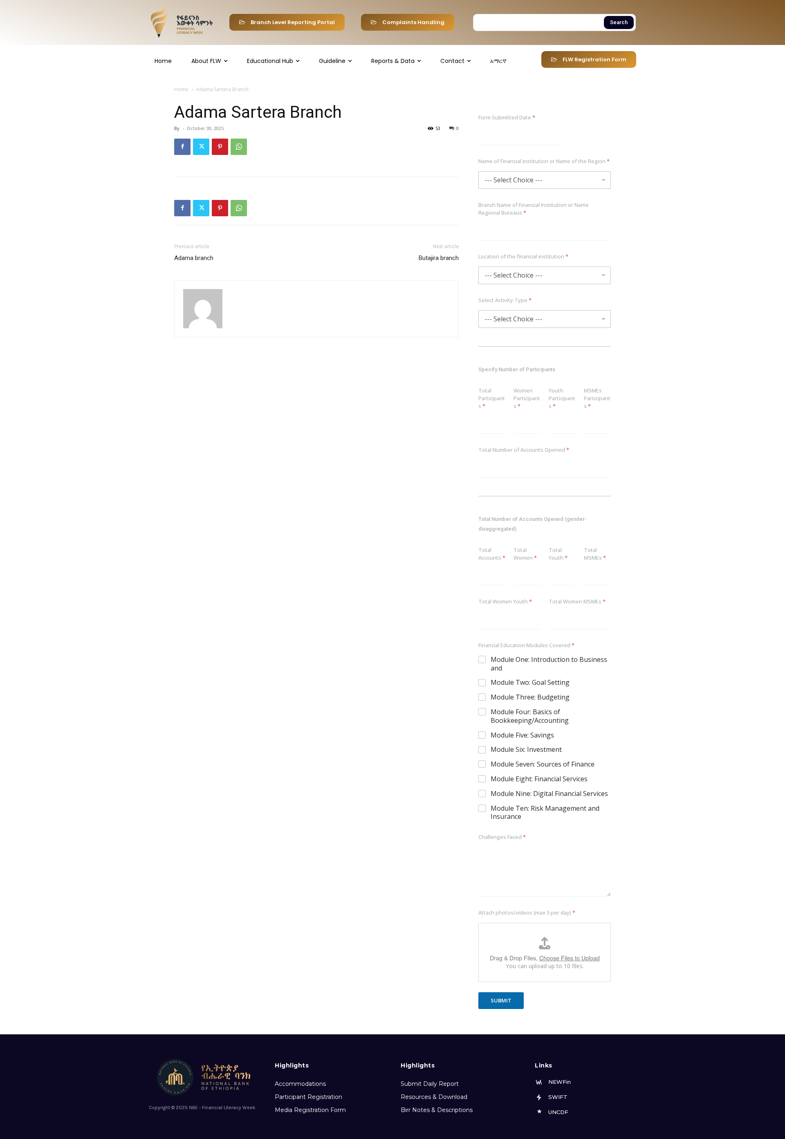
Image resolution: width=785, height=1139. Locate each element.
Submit (501, 1000)
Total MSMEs (595, 553)
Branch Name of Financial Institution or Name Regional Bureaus (533, 208)
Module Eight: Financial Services (539, 779)
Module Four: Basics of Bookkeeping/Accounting (530, 716)
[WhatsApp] (239, 147)
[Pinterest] (220, 147)
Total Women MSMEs (577, 601)
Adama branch (193, 258)
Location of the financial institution (523, 256)
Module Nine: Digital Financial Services (549, 793)
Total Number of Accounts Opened (523, 449)
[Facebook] (182, 147)
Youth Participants (562, 398)
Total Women (525, 553)
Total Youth (558, 553)
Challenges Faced (502, 837)
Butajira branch (439, 258)
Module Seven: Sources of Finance (542, 764)
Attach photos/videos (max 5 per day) (526, 912)
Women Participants (527, 398)
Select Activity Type (505, 300)
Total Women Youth (505, 601)
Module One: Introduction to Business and (549, 664)
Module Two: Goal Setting (530, 682)
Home (181, 89)
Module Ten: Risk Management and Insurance (545, 812)
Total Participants (491, 398)
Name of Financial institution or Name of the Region (544, 161)
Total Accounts (491, 553)
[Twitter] (201, 147)
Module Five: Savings (522, 735)
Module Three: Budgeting (530, 697)
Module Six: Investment (526, 749)
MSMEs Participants (597, 398)
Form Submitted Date (506, 117)
